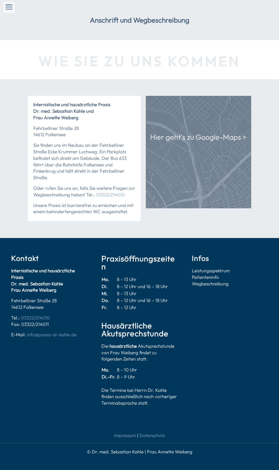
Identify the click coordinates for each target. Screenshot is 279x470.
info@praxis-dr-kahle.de (51, 334)
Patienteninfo (205, 277)
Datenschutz (152, 435)
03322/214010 (110, 194)
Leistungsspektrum (211, 270)
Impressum (125, 435)
